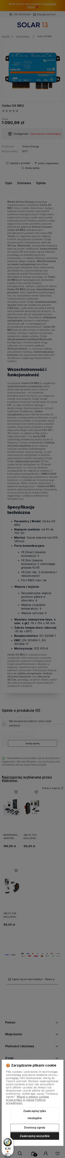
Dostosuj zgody (34, 1127)
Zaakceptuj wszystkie (35, 1136)
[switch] (8, 1155)
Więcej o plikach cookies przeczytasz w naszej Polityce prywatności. (27, 1100)
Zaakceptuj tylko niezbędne (34, 1114)
